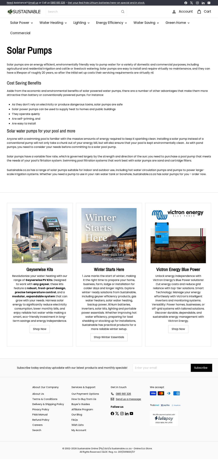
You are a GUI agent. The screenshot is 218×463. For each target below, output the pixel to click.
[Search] (123, 11)
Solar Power (20, 22)
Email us (33, 2)
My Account (79, 430)
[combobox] (86, 11)
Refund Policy (40, 420)
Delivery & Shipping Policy (48, 404)
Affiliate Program (82, 409)
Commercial (20, 33)
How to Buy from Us (84, 399)
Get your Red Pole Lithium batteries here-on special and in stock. (106, 2)
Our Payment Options (85, 394)
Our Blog (77, 414)
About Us (38, 394)
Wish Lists (78, 425)
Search (36, 430)
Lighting (80, 22)
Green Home (176, 22)
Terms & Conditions (44, 399)
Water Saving (145, 22)
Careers (37, 425)
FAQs (75, 420)
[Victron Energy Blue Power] (178, 235)
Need (10, 2)
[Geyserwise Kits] (39, 235)
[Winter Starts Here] (109, 235)
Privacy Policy (40, 409)
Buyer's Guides (81, 404)
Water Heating (52, 22)
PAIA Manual (40, 414)
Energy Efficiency (110, 22)
